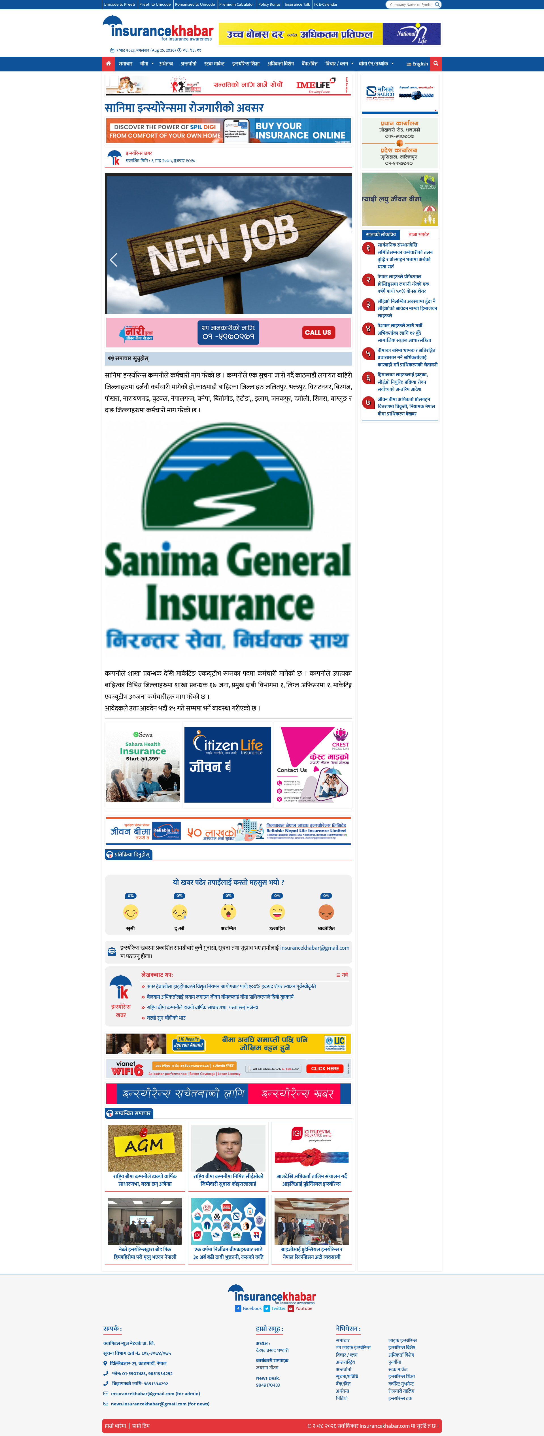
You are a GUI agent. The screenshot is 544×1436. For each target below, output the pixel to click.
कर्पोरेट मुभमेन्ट (401, 1384)
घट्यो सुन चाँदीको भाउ (166, 1018)
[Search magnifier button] (437, 5)
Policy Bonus (269, 4)
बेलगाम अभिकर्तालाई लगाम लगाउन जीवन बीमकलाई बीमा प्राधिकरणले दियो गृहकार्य (220, 997)
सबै (344, 975)
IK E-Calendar (326, 4)
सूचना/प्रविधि (347, 1377)
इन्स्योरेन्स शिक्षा (246, 64)
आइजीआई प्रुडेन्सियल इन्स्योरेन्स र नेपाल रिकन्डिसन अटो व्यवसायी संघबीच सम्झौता (312, 1257)
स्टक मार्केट (214, 64)
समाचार (125, 64)
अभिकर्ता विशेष (280, 64)
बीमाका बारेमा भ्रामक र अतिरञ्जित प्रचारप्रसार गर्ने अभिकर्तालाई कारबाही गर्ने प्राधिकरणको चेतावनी (408, 358)
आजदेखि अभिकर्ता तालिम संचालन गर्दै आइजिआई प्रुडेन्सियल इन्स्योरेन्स (312, 1180)
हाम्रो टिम (141, 1426)
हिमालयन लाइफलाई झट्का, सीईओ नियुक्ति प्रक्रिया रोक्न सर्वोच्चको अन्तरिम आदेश (403, 382)
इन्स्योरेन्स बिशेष (401, 1348)
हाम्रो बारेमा (115, 1426)
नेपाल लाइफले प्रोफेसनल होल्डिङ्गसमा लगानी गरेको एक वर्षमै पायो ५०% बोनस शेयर (403, 284)
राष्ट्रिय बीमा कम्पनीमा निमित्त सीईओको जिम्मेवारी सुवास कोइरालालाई (229, 1180)
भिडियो (342, 1399)
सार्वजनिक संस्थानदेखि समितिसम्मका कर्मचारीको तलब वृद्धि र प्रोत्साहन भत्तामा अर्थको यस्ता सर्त (405, 256)
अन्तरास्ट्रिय (345, 1362)
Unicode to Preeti (119, 4)
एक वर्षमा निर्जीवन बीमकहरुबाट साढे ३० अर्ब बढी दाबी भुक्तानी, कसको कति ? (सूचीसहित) (228, 1257)
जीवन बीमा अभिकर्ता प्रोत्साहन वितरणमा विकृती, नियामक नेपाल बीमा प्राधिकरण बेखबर (406, 407)
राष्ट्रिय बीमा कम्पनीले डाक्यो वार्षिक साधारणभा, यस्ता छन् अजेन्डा (202, 1008)
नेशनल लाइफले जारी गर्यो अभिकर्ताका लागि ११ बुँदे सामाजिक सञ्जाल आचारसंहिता (404, 333)
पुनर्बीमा (394, 1362)
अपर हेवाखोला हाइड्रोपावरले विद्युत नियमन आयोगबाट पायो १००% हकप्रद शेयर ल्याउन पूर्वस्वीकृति (231, 987)
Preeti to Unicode (155, 4)
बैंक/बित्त (310, 64)
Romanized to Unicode (195, 4)
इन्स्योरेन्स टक (400, 1399)
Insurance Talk (297, 4)
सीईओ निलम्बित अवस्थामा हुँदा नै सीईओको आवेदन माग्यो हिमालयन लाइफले (407, 309)
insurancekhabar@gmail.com (314, 948)
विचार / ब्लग (337, 64)
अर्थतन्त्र (166, 64)
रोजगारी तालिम (401, 1391)
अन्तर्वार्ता (188, 64)
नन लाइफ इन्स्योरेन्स (353, 1348)
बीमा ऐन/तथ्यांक (373, 64)
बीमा (144, 64)
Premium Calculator (236, 4)
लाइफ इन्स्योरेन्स (402, 1341)
